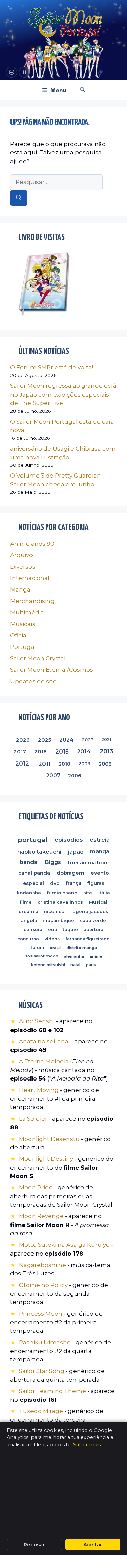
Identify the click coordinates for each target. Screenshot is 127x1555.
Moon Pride (36, 1187)
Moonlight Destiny (46, 1158)
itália (104, 892)
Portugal (23, 646)
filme (26, 902)
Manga (20, 589)
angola (29, 920)
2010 (65, 764)
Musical (98, 902)
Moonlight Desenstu (49, 1138)
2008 (105, 764)
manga (100, 851)
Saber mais (87, 1445)
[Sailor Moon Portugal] (65, 23)
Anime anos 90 (32, 543)
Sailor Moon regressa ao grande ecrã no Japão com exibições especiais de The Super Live (63, 394)
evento (99, 873)
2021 (106, 739)
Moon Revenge (42, 1216)
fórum (37, 947)
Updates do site (33, 681)
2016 (40, 751)
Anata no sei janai (44, 1041)
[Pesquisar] (18, 198)
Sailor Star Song (41, 1370)
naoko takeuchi (39, 851)
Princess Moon (40, 1313)
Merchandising (32, 601)
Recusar (34, 1545)
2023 (88, 739)
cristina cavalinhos (60, 902)
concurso (28, 938)
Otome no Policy (43, 1285)
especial (33, 883)
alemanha (74, 956)
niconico (54, 911)
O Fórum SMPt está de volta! (51, 367)
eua (52, 929)
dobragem (70, 873)
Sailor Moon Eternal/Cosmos (51, 669)
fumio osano (62, 892)
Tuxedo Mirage (41, 1411)
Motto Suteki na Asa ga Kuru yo (64, 1244)
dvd (55, 883)
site (87, 892)
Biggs (53, 862)
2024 (66, 740)
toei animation (87, 862)
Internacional (29, 578)
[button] (82, 90)
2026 (23, 740)
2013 (106, 751)
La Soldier (33, 1118)
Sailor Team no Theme (52, 1391)
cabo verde (93, 920)
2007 (53, 775)
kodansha (29, 892)
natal (75, 964)
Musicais (22, 624)
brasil (55, 947)
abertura (93, 929)
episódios (69, 839)
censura (33, 929)
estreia (100, 839)
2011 (44, 763)
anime (95, 956)
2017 (19, 751)
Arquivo (21, 555)
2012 (22, 763)
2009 (85, 763)
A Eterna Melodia (44, 1061)
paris (91, 964)
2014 (84, 751)
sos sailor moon (41, 956)
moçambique (58, 920)
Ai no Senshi (37, 1021)
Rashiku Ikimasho (45, 1342)
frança (73, 883)
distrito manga (81, 947)
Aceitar (92, 1545)
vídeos (52, 938)
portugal (33, 840)
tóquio (70, 929)
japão (76, 851)
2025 (44, 740)
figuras (95, 883)
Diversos (22, 566)
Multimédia (27, 612)
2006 (74, 775)
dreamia (28, 911)
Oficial (19, 635)
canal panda (34, 873)
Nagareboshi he (42, 1265)
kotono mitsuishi (48, 964)
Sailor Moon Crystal (38, 658)
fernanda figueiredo (87, 938)
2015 (61, 751)
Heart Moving (39, 1090)
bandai (29, 862)
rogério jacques (89, 911)
